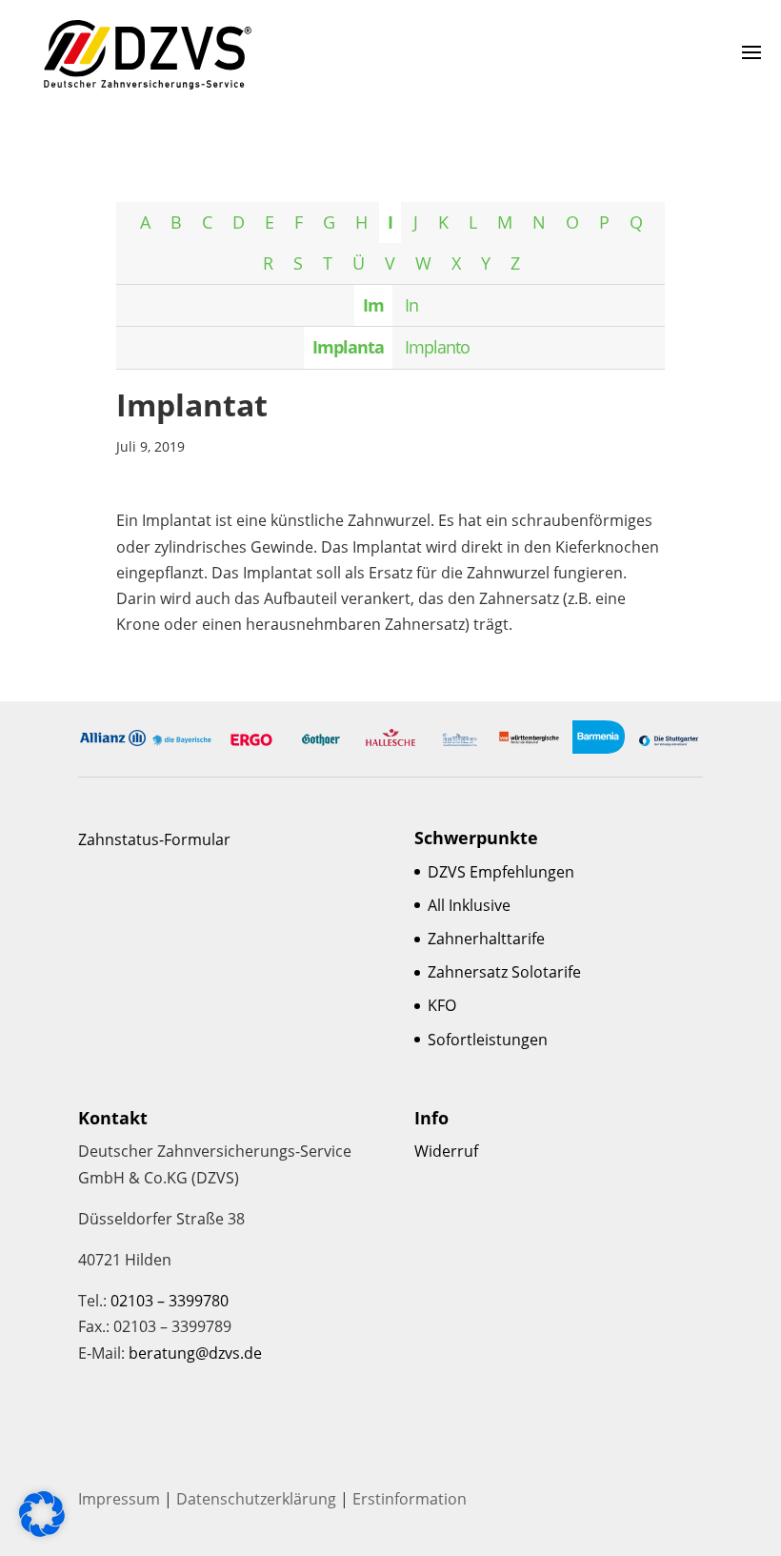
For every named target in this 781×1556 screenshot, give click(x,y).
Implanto (437, 346)
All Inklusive (469, 905)
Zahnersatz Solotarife (504, 971)
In (411, 304)
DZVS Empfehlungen (501, 871)
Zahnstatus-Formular (154, 839)
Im (373, 304)
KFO (442, 1005)
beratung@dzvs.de (195, 1353)
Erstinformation (409, 1498)
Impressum (119, 1498)
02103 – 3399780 (169, 1300)
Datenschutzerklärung (256, 1498)
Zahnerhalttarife (486, 938)
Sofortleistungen (488, 1039)
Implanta (348, 346)
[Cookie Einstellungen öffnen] (42, 1531)
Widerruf (446, 1151)
